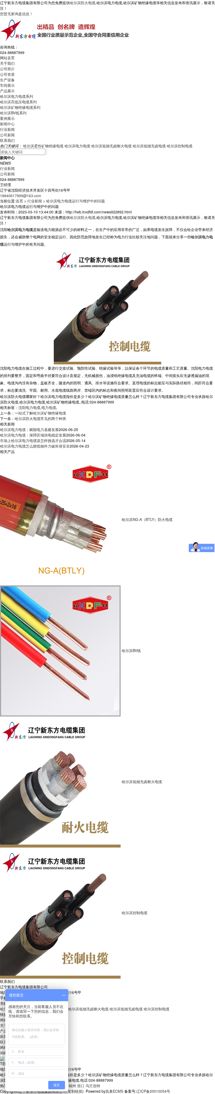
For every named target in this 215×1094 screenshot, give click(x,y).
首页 (19, 200)
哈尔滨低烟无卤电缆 (149, 145)
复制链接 (75, 1091)
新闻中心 (7, 123)
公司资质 (7, 74)
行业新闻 (7, 129)
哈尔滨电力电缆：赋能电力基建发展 (29, 429)
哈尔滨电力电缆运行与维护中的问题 (75, 200)
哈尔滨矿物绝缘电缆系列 (20, 107)
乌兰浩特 (92, 1085)
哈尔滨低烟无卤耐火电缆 (111, 145)
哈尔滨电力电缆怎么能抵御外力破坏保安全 (35, 446)
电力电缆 (48, 407)
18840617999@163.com (20, 195)
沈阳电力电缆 (29, 407)
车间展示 (7, 85)
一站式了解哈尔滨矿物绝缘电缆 (40, 413)
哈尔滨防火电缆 (82, 2)
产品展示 (7, 90)
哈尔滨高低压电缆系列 (18, 101)
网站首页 (7, 57)
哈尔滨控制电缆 (179, 145)
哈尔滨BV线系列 (13, 112)
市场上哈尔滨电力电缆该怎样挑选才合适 (33, 440)
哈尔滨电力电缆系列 (16, 96)
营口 (80, 1085)
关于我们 (7, 63)
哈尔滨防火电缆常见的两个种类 (40, 418)
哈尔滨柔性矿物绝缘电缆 (43, 145)
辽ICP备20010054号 (153, 1091)
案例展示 (7, 118)
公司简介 (7, 68)
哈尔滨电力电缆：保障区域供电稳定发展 (33, 435)
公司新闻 (7, 134)
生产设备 (7, 79)
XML (4, 1052)
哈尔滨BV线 (131, 650)
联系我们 (7, 140)
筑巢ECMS (114, 1091)
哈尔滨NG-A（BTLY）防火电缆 (147, 519)
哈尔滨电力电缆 (77, 145)
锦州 (72, 1085)
